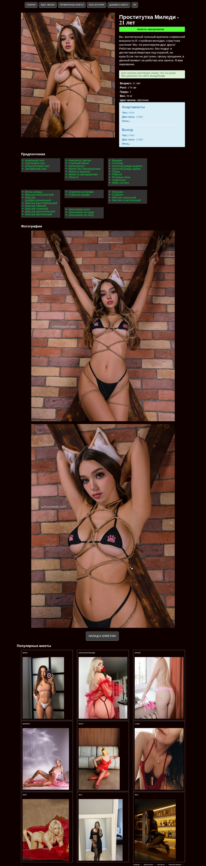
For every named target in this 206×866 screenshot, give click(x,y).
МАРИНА (26, 724)
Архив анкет (148, 864)
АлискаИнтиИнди (87, 653)
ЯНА (136, 795)
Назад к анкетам (102, 635)
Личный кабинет (175, 864)
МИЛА (25, 653)
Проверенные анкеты (72, 5)
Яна (80, 795)
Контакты (161, 864)
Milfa (81, 724)
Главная (31, 5)
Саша (137, 724)
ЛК (134, 5)
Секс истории (96, 5)
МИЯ (25, 795)
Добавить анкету (118, 5)
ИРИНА (138, 653)
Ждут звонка (48, 5)
